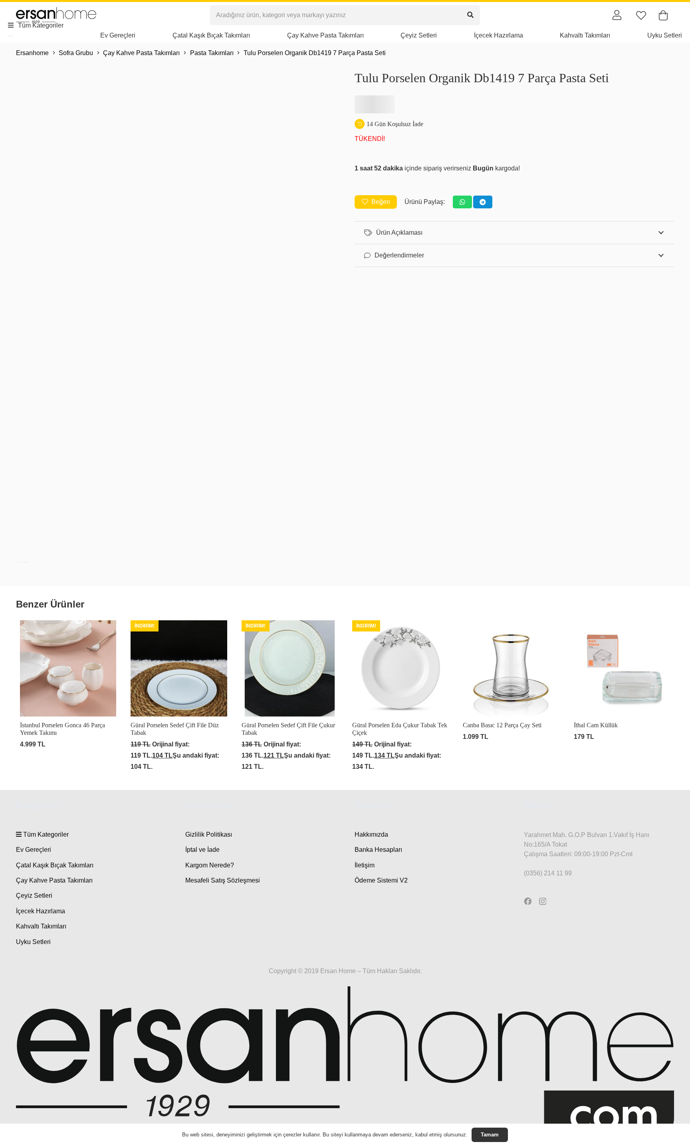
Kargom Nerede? (209, 865)
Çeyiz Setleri (34, 895)
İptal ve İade (202, 849)
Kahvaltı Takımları (41, 926)
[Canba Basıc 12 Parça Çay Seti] (511, 696)
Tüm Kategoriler (45, 834)
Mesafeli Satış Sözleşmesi (222, 880)
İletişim (365, 865)
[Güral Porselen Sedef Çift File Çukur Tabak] (290, 696)
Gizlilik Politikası (208, 834)
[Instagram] (542, 901)
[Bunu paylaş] (462, 202)
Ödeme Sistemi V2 (381, 880)
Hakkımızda (371, 834)
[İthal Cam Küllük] (622, 696)
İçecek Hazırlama (40, 911)
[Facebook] (527, 901)
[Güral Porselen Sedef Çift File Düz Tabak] (179, 696)
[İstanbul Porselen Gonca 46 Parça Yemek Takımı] (68, 696)
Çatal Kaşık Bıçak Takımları (54, 865)
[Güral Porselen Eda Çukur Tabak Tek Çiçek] (400, 696)
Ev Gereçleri (33, 849)
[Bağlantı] (617, 14)
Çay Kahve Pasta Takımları (54, 880)
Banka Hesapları (378, 849)
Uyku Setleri (33, 941)
